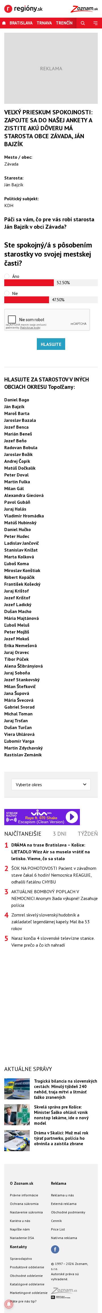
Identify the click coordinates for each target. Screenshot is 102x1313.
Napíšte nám (20, 1229)
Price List (58, 1229)
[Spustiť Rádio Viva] (41, 813)
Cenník (56, 1221)
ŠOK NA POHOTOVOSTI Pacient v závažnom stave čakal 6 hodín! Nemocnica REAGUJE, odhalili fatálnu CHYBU (53, 875)
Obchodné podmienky (68, 1212)
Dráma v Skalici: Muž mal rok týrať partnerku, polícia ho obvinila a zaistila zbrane (61, 1138)
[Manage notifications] (8, 1304)
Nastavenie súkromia (26, 1212)
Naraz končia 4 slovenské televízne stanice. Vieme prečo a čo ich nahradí (52, 941)
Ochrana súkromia (24, 1203)
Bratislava (21, 23)
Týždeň (88, 833)
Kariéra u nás (20, 1221)
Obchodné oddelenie (26, 1275)
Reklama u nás (62, 1195)
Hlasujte (51, 344)
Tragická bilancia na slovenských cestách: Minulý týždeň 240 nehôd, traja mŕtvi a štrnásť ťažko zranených (65, 1089)
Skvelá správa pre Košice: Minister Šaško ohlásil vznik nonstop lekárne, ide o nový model (61, 1115)
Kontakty (18, 1246)
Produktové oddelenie (27, 1267)
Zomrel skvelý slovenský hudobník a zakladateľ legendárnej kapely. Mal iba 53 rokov (50, 921)
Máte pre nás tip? (23, 1301)
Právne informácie (24, 1195)
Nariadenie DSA (22, 1238)
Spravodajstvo (21, 1258)
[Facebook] (55, 1249)
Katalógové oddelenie (27, 1284)
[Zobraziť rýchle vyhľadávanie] (82, 23)
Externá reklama (63, 1203)
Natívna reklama (64, 1238)
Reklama (58, 1183)
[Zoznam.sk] (66, 1292)
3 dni (60, 833)
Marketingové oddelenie (29, 1293)
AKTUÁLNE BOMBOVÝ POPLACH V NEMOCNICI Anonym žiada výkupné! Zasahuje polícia (54, 898)
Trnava (44, 23)
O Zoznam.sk (21, 1183)
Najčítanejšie (22, 833)
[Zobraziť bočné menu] (95, 23)
